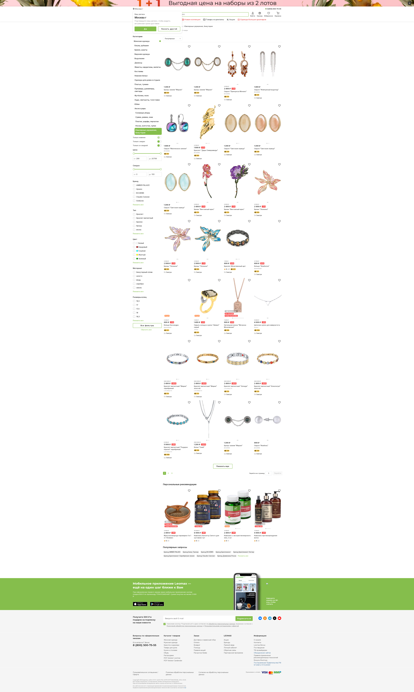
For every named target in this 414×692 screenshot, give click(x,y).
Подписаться (244, 618)
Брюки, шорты (141, 50)
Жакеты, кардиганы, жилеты (148, 67)
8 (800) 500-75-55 (274, 9)
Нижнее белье (141, 76)
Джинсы (138, 63)
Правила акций (199, 650)
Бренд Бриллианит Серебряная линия (179, 556)
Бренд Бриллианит (223, 552)
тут (185, 687)
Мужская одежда (170, 642)
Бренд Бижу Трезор (190, 552)
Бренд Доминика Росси (226, 556)
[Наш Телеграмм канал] (270, 619)
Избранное (268, 16)
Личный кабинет (230, 648)
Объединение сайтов (262, 653)
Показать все (138, 205)
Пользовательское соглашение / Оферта (145, 673)
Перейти (277, 473)
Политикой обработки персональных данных (184, 626)
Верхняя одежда (142, 54)
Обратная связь (230, 650)
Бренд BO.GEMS (207, 552)
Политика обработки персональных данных (180, 673)
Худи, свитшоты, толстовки (147, 100)
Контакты (257, 642)
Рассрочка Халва (200, 653)
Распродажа (169, 655)
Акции (226, 640)
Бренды (227, 642)
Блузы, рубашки (142, 45)
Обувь (166, 653)
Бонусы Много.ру (260, 660)
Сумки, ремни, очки (144, 117)
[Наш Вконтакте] (260, 619)
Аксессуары (140, 108)
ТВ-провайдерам (260, 650)
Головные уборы (142, 113)
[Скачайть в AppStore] (140, 604)
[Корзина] (278, 13)
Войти (252, 16)
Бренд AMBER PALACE (172, 552)
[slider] (134, 153)
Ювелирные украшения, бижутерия (146, 131)
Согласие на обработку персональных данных (213, 673)
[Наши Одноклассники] (265, 619)
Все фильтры (147, 325)
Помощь (197, 648)
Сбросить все (146, 330)
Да (145, 29)
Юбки (137, 104)
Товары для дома (170, 648)
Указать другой (169, 29)
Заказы (260, 16)
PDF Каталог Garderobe (173, 661)
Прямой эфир (229, 645)
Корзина (278, 16)
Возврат (197, 645)
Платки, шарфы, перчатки (147, 121)
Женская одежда (141, 41)
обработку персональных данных (222, 624)
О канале (257, 640)
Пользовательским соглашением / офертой (221, 626)
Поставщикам (259, 648)
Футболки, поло (142, 95)
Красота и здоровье (171, 645)
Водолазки (139, 58)
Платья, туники (141, 84)
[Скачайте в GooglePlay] (157, 604)
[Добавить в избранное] (189, 46)
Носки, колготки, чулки (145, 126)
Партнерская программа (233, 653)
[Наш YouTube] (279, 619)
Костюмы (139, 71)
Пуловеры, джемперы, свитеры (145, 90)
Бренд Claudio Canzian (206, 556)
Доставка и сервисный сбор (205, 640)
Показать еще (222, 466)
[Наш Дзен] (274, 619)
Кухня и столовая (170, 650)
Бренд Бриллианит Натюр (243, 552)
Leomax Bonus (259, 645)
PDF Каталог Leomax (172, 658)
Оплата (196, 642)
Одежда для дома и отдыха (147, 80)
